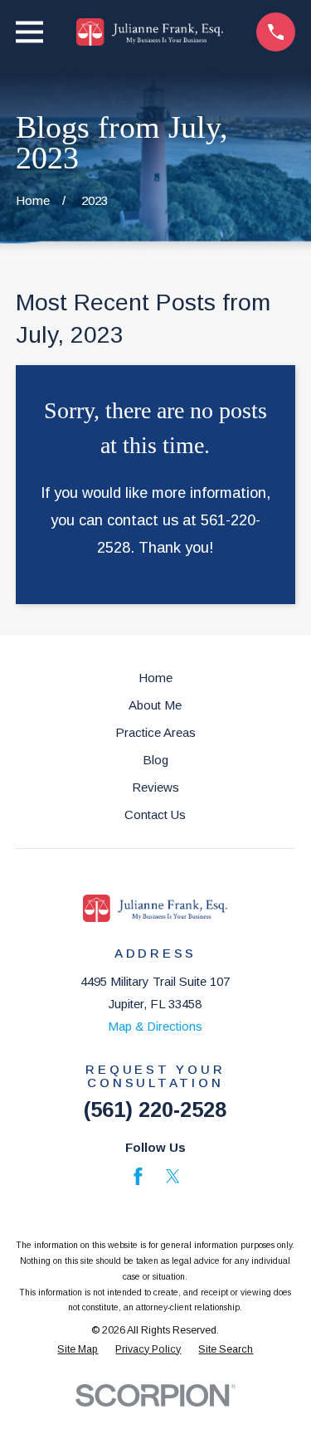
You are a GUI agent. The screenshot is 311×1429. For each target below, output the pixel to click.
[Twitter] (173, 1176)
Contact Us (155, 814)
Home (155, 678)
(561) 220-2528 (155, 1109)
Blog (155, 760)
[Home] (150, 32)
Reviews (155, 787)
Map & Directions (155, 1026)
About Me (155, 705)
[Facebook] (138, 1176)
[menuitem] (77, 1349)
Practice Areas (155, 732)
